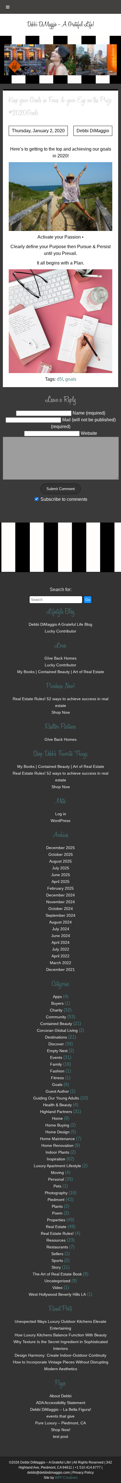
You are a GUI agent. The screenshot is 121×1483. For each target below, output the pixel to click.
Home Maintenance (57, 1138)
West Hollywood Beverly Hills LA (57, 1294)
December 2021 (60, 969)
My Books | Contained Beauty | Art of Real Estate (60, 671)
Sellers (57, 1253)
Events (56, 1057)
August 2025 (60, 861)
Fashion (57, 1071)
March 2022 (60, 962)
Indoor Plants (57, 1152)
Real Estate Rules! (57, 1233)
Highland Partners (56, 1111)
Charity (56, 1010)
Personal (56, 1179)
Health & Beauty (57, 1105)
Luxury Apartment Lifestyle (57, 1166)
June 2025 (60, 874)
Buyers (57, 1003)
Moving (57, 1172)
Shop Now (60, 712)
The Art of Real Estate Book (57, 1274)
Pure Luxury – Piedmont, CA (60, 1423)
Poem (57, 1213)
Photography (56, 1193)
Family (56, 1064)
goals (70, 379)
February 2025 (60, 888)
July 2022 (60, 949)
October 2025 (60, 854)
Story (56, 1267)
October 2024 (60, 908)
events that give (60, 1416)
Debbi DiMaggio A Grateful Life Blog (60, 624)
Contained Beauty (56, 1023)
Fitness (57, 1078)
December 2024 (60, 895)
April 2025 (60, 881)
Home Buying (57, 1125)
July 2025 (60, 868)
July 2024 (60, 929)
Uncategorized (57, 1281)
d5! (60, 379)
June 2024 (60, 935)
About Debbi (60, 1396)
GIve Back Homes (60, 658)
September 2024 (60, 915)
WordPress (60, 820)
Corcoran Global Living (57, 1030)
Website (89, 433)
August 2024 (60, 922)
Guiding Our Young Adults (56, 1098)
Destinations (56, 1037)
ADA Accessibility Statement (60, 1402)
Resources (56, 1240)
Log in (60, 814)
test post (60, 1436)
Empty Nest (57, 1050)
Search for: (60, 589)
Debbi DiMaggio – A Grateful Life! (60, 25)
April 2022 (60, 956)
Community (56, 1017)
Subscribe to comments (64, 499)
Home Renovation (57, 1145)
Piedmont (56, 1199)
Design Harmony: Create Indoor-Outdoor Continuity (60, 1355)
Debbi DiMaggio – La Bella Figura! (60, 1409)
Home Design (57, 1132)
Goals (57, 1084)
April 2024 (60, 942)
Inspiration (56, 1159)
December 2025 (60, 847)
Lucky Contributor (60, 631)
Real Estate (56, 1226)
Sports (57, 1260)
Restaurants (57, 1247)
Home (57, 1118)
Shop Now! (60, 1429)
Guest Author (57, 1091)
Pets (57, 1186)
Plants (57, 1206)
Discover (56, 1044)
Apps (57, 996)
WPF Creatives (66, 1478)
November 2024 (60, 902)
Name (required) (89, 413)
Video (57, 1287)
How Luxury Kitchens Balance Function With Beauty (61, 1335)
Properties (56, 1220)
